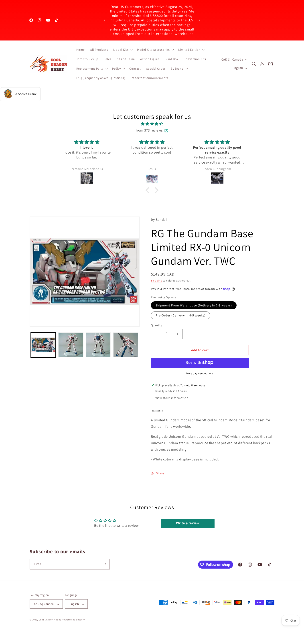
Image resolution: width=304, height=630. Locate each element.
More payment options (200, 373)
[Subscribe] (104, 564)
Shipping (156, 280)
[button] (122, 49)
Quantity (156, 325)
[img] (152, 124)
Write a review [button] (187, 523)
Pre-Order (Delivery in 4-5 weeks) (180, 315)
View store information (171, 398)
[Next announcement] (199, 20)
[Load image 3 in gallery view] (98, 344)
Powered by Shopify (73, 619)
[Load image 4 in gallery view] (125, 344)
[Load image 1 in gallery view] (43, 344)
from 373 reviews (149, 130)
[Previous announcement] (104, 20)
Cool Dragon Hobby (50, 619)
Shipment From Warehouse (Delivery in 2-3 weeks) (194, 305)
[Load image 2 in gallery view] (70, 344)
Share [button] (160, 473)
